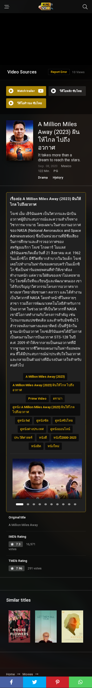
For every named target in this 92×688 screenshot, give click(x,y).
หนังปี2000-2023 (64, 437)
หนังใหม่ (53, 446)
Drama (43, 177)
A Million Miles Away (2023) (45, 376)
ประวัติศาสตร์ (23, 437)
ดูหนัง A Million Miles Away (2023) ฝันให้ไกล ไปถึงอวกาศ (44, 409)
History (58, 177)
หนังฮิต (36, 446)
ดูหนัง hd (23, 420)
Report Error (59, 72)
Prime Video (37, 398)
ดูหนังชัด (42, 420)
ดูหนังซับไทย (64, 420)
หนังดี (43, 437)
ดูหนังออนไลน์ (60, 429)
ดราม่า (57, 398)
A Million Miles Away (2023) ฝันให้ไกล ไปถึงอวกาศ (43, 387)
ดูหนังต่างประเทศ (32, 429)
